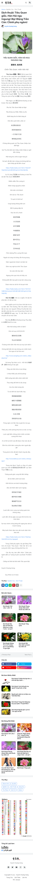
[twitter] (12, 867)
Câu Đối (14, 783)
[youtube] (16, 867)
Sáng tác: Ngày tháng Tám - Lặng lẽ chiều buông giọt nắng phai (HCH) (23, 736)
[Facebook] (3, 585)
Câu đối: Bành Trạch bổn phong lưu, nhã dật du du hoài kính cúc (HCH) (8, 770)
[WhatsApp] (10, 585)
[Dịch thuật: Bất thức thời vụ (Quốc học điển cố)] (24, 637)
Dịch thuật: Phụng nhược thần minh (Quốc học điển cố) (24, 607)
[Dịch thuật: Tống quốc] (24, 617)
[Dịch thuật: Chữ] (9, 600)
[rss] (24, 867)
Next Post (28, 654)
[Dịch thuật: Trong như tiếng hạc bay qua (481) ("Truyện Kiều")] (5, 704)
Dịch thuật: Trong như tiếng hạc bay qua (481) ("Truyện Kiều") (21, 702)
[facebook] (8, 867)
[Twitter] (6, 585)
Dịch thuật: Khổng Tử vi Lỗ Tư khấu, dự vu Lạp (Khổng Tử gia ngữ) (8, 646)
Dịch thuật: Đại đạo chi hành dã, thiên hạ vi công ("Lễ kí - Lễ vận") (8, 626)
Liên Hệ (24, 877)
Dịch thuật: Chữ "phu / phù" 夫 (7, 607)
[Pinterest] (13, 585)
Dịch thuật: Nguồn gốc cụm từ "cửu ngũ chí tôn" (21, 710)
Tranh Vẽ (13, 790)
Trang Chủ (9, 877)
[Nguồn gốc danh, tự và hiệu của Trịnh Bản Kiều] (5, 696)
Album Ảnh (6, 783)
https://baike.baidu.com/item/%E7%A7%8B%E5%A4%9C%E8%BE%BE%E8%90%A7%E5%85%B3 (16, 291)
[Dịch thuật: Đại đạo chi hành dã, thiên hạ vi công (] (9, 617)
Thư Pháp (5, 790)
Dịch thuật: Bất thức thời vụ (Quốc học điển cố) (24, 645)
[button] (2, 2)
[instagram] (20, 867)
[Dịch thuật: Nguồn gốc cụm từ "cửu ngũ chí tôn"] (5, 712)
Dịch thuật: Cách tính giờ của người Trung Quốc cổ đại (20, 687)
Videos (20, 790)
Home (3, 9)
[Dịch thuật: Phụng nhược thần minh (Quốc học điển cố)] (24, 600)
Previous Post (6, 654)
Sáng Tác (21, 786)
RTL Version (16, 880)
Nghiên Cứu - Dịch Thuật (13, 9)
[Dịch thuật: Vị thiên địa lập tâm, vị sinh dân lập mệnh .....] (5, 681)
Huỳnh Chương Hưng (22, 875)
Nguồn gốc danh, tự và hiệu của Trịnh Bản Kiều (21, 695)
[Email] (17, 585)
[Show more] (20, 585)
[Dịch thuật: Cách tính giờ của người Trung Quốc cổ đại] (5, 688)
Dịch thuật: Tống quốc (24, 624)
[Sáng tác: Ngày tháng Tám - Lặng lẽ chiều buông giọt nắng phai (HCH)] (24, 727)
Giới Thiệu (17, 877)
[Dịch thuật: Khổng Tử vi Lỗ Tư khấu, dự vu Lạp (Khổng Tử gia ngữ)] (9, 637)
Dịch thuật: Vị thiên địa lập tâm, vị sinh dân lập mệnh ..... (22, 679)
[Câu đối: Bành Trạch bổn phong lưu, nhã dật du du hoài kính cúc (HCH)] (8, 762)
